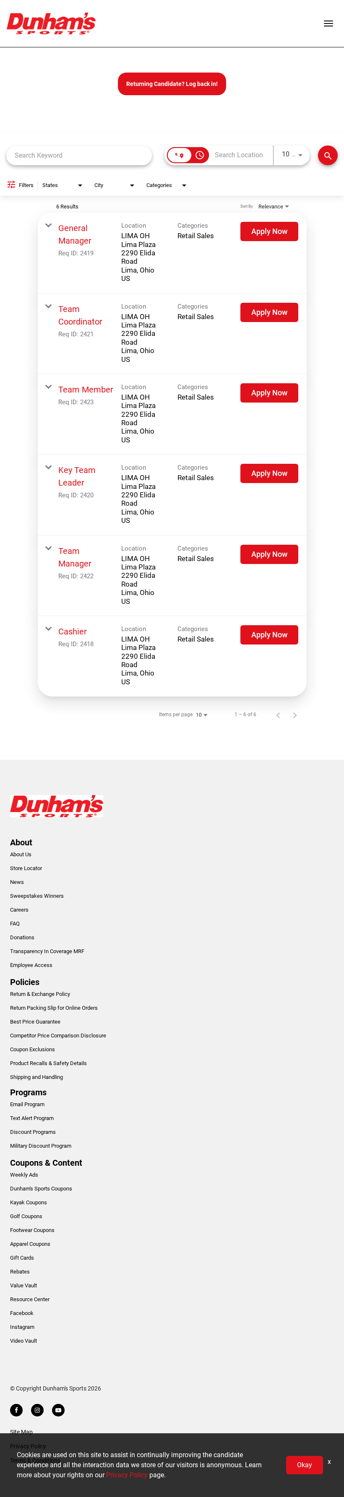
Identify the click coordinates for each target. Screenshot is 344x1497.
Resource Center (30, 1299)
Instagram (22, 1327)
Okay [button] (304, 1465)
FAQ (15, 923)
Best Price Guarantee (35, 1021)
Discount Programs (33, 1132)
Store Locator (26, 868)
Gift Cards (22, 1257)
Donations (22, 937)
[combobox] (79, 155)
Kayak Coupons (28, 1202)
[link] (172, 253)
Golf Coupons (26, 1216)
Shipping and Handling (36, 1077)
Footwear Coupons (32, 1230)
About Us (20, 854)
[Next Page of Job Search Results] (295, 714)
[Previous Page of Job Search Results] (278, 714)
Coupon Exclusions (32, 1049)
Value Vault (23, 1285)
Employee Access (31, 965)
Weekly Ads (24, 1174)
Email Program (27, 1104)
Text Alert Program (32, 1118)
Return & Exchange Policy (40, 994)
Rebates (20, 1271)
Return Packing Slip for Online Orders (54, 1008)
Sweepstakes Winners (37, 896)
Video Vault (23, 1341)
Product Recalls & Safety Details (48, 1063)
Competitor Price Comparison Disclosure (58, 1035)
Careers (19, 909)
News (17, 882)
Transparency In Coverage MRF (47, 951)
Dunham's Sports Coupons (41, 1188)
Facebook (22, 1313)
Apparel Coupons (30, 1244)
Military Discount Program (40, 1146)
